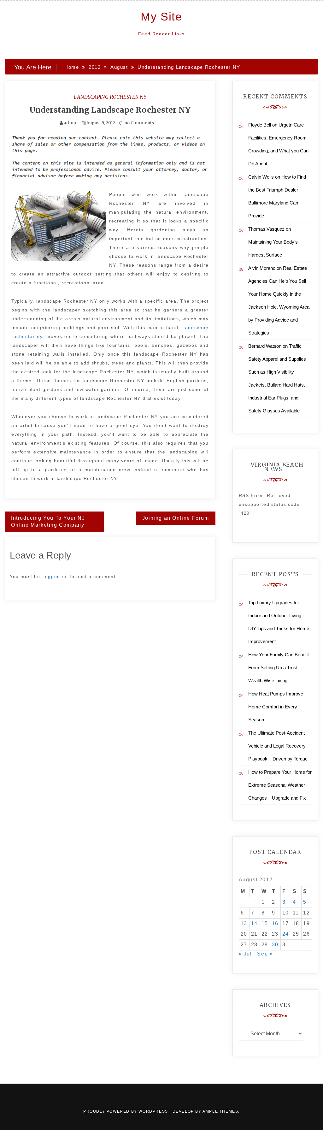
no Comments (138, 123)
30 (275, 944)
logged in (55, 576)
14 (254, 923)
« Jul (245, 953)
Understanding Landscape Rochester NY (110, 110)
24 (285, 934)
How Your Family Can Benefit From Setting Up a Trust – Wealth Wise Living (278, 667)
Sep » (265, 953)
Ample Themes (220, 1111)
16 (275, 923)
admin (71, 123)
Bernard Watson (264, 346)
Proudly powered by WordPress (126, 1111)
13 (244, 923)
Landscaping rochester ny (110, 97)
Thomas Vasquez (266, 229)
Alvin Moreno (261, 268)
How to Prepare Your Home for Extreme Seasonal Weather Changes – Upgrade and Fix (280, 785)
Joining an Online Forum (175, 518)
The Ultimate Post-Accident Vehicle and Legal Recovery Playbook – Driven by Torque (278, 745)
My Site (161, 16)
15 (264, 923)
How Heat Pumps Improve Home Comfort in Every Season (275, 706)
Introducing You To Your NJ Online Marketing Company (48, 521)
